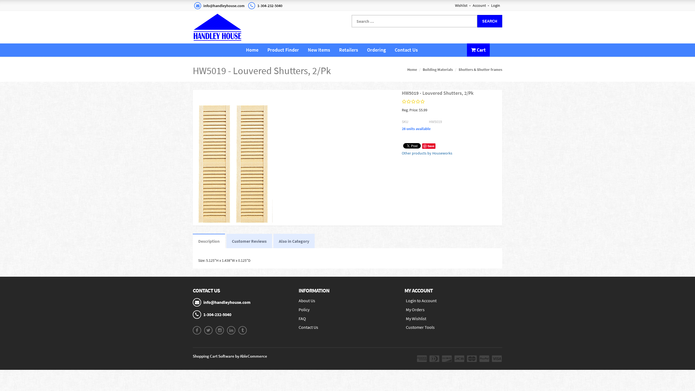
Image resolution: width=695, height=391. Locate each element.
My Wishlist (416, 318)
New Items (319, 50)
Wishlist (461, 5)
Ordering (376, 50)
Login (495, 5)
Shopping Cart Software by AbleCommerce (230, 356)
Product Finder (283, 50)
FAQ (302, 318)
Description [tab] (209, 241)
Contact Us (406, 50)
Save (431, 146)
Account (479, 5)
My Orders (415, 309)
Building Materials (438, 69)
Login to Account (421, 300)
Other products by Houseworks (427, 153)
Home (252, 50)
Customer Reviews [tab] (249, 241)
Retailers (348, 50)
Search (489, 21)
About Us (307, 300)
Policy (304, 309)
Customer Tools (420, 327)
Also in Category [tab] (294, 241)
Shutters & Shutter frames (480, 69)
